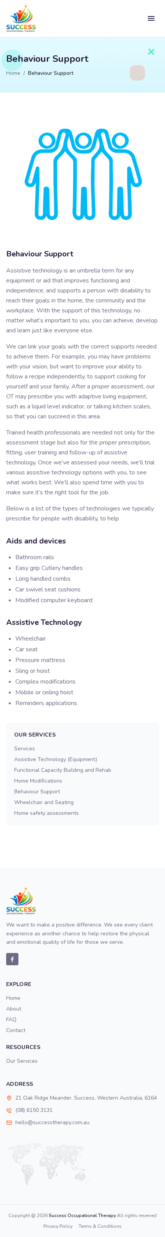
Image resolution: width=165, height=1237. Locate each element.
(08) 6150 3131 (34, 1110)
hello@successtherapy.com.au (52, 1122)
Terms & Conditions (100, 1226)
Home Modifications (38, 780)
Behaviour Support (37, 791)
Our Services (22, 1061)
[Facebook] (12, 959)
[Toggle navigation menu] (151, 18)
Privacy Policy (58, 1226)
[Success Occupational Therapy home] (21, 18)
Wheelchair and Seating (44, 802)
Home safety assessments (46, 813)
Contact (15, 1030)
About (13, 1008)
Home (13, 73)
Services (24, 748)
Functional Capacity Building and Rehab (62, 770)
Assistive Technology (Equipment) (55, 759)
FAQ (11, 1019)
